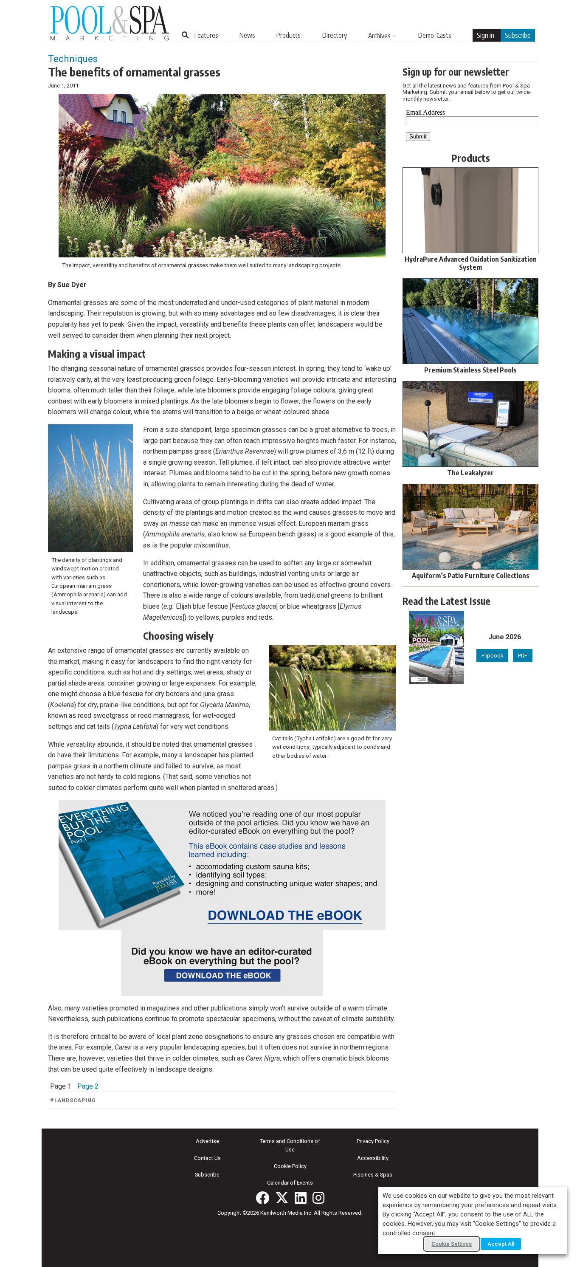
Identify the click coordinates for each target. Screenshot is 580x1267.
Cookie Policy (290, 1166)
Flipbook (492, 655)
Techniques (73, 58)
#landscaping (73, 1100)
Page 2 (88, 1086)
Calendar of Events (290, 1183)
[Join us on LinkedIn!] (301, 1198)
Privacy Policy (373, 1141)
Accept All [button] (500, 1244)
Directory (334, 35)
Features (206, 35)
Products (288, 35)
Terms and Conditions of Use (290, 1145)
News (247, 35)
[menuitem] (206, 35)
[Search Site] (185, 34)
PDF (522, 655)
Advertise (207, 1141)
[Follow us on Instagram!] (318, 1198)
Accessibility (373, 1158)
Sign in (485, 35)
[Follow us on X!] (282, 1198)
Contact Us (207, 1158)
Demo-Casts (434, 35)
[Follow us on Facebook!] (262, 1198)
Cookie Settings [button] (451, 1244)
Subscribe (518, 35)
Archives (379, 35)
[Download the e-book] (222, 865)
